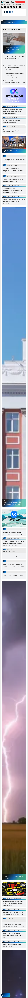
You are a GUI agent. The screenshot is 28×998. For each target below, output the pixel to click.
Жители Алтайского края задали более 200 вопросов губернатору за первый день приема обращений (13, 502)
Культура (16, 572)
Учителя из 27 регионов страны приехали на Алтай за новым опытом (15, 81)
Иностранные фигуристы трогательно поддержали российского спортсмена (15, 67)
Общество (16, 126)
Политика (16, 538)
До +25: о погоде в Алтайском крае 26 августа (13, 877)
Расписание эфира (12, 150)
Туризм (14, 921)
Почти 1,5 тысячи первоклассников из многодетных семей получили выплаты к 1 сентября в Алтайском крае (14, 59)
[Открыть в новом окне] (5, 7)
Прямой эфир (20, 2)
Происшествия (18, 156)
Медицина (17, 176)
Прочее (16, 106)
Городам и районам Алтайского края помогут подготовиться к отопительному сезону (14, 75)
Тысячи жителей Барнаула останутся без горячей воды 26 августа (12, 49)
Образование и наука (9, 552)
